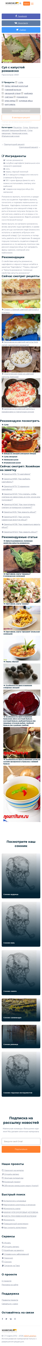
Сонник (8, 1262)
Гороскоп (8, 1258)
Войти (26, 3)
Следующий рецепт (28, 147)
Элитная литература (13, 1178)
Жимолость (9, 1220)
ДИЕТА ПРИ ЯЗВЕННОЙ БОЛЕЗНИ (20, 1216)
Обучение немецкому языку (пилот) (21, 1186)
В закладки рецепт (21, 117)
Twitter (22, 30)
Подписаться (21, 1149)
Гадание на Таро (12, 1266)
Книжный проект (12, 1182)
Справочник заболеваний (16, 1254)
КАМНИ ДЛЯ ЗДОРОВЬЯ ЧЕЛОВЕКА (21, 1212)
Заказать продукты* (21, 111)
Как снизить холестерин (15, 1227)
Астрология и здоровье (15, 1201)
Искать (7, 1243)
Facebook (22, 16)
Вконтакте (22, 23)
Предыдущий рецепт (14, 144)
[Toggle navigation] (32, 4)
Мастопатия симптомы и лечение (20, 1205)
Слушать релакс (11, 1174)
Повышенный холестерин (16, 1224)
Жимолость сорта (12, 1209)
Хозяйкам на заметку (14, 1250)
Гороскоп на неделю (14, 1170)
